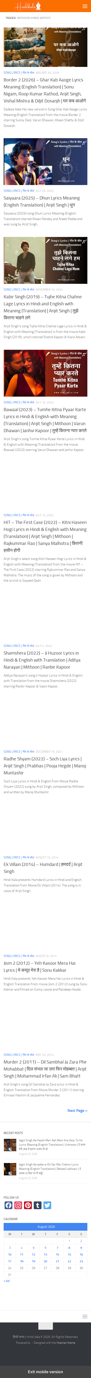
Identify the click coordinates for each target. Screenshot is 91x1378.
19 (33, 1261)
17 (9, 1261)
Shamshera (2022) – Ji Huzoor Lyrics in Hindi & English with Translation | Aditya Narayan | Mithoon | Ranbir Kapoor (42, 660)
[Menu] (85, 6)
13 (45, 1254)
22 (69, 1261)
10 (9, 1254)
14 (57, 1254)
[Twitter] (47, 1205)
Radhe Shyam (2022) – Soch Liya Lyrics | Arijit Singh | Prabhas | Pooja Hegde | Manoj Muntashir (45, 766)
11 (21, 1254)
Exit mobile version (45, 1371)
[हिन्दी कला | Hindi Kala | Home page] (36, 6)
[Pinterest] (28, 1205)
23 (81, 1261)
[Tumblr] (37, 1205)
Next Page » (77, 1110)
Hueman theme (66, 1342)
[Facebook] (8, 1205)
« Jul (6, 1281)
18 (21, 1261)
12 (33, 1254)
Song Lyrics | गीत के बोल (19, 72)
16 (81, 1254)
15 (69, 1254)
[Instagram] (18, 1205)
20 (45, 1261)
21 (57, 1261)
